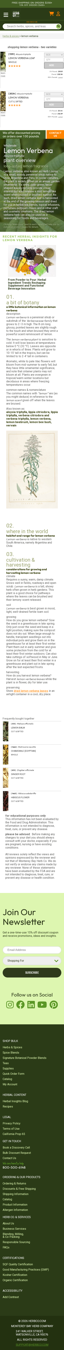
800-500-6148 (32, 22)
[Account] (58, 14)
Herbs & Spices (12, 1047)
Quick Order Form (13, 1073)
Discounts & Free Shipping (19, 1188)
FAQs (6, 1247)
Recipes (8, 1106)
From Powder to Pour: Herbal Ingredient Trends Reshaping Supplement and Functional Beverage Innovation (27, 284)
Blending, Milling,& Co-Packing (13, 1235)
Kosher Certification (15, 1275)
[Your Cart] (51, 14)
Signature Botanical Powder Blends (24, 1058)
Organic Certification (15, 1280)
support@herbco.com (32, 1344)
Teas (6, 1063)
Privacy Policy (11, 1123)
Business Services (14, 1228)
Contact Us (55, 135)
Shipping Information (15, 1194)
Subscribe (32, 972)
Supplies (8, 1068)
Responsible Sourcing (16, 1242)
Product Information (15, 1204)
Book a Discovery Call (16, 1147)
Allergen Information (15, 1210)
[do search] (58, 26)
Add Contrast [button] (11, 1297)
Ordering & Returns (14, 1183)
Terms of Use (11, 1128)
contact (60, 77)
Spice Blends (11, 1052)
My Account (10, 1084)
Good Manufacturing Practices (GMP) (26, 1269)
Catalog (7, 1079)
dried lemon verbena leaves (31, 691)
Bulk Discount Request (17, 1153)
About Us (8, 1223)
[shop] (6, 14)
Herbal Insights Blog (15, 1101)
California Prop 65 (14, 1134)
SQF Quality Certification (18, 1264)
